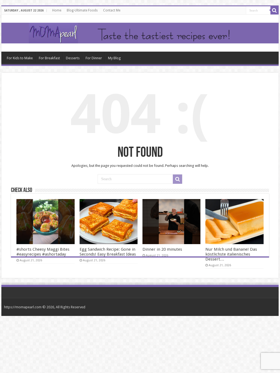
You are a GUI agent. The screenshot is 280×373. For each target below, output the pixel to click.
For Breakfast (49, 58)
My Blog (114, 58)
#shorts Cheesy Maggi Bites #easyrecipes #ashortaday (42, 252)
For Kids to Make (20, 58)
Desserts (73, 58)
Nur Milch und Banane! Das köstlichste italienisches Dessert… (231, 254)
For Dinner (94, 58)
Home (56, 10)
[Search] (274, 10)
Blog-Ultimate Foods (82, 10)
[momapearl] (140, 33)
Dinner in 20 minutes (162, 249)
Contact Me (111, 10)
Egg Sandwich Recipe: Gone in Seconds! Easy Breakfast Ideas (108, 252)
